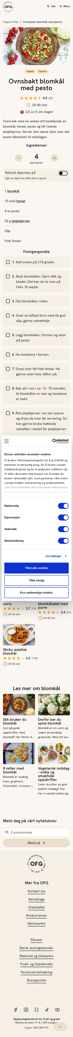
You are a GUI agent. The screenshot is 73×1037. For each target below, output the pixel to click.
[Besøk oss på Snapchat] (36, 1009)
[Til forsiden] (8, 7)
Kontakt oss (36, 891)
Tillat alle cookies (36, 568)
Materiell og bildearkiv (36, 956)
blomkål (13, 191)
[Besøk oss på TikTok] (46, 1009)
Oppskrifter (11, 22)
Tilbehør (42, 71)
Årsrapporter (36, 980)
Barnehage (36, 899)
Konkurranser (36, 915)
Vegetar (30, 71)
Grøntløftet (36, 907)
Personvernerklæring (36, 972)
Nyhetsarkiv (36, 923)
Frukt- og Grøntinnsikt (36, 964)
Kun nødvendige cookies (36, 592)
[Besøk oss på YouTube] (57, 1009)
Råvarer (36, 940)
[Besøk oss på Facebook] (15, 1009)
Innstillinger (53, 556)
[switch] (63, 517)
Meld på (34, 843)
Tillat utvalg (36, 580)
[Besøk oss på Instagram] (26, 1009)
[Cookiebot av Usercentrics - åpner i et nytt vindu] (52, 441)
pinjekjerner (21, 221)
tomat (20, 201)
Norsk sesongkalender (36, 948)
